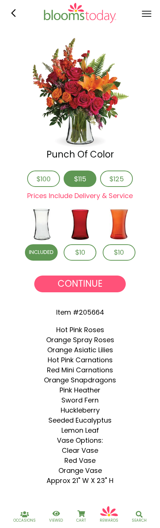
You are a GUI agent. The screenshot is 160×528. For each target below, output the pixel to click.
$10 (80, 252)
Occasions (24, 520)
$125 (116, 179)
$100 (43, 179)
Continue (80, 283)
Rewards (109, 520)
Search (139, 520)
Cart (81, 520)
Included (41, 252)
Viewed (56, 520)
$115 (80, 179)
